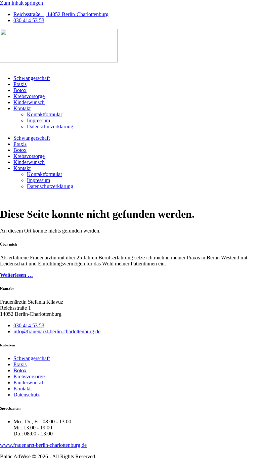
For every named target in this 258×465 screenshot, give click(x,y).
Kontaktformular (44, 114)
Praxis (20, 84)
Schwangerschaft (31, 78)
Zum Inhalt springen (21, 3)
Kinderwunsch (29, 102)
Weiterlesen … (16, 275)
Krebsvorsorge (29, 96)
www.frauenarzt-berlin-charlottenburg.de (43, 445)
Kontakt (22, 108)
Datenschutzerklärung (50, 126)
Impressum (38, 120)
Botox (20, 90)
